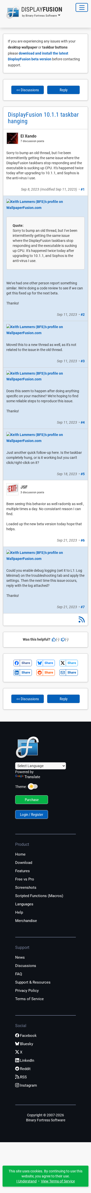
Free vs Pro (24, 879)
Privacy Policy (27, 990)
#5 (83, 474)
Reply (63, 90)
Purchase (32, 800)
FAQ (18, 974)
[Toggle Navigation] (82, 7)
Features (22, 871)
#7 (83, 607)
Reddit (25, 1069)
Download (23, 862)
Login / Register (31, 814)
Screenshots (25, 887)
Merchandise (26, 920)
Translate (32, 777)
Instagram (28, 1085)
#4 (83, 422)
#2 (83, 315)
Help (19, 912)
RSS (23, 1077)
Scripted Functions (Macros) (39, 896)
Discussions (25, 965)
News (20, 957)
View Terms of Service (58, 1181)
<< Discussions (27, 90)
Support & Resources (33, 982)
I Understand (26, 1181)
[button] (32, 12)
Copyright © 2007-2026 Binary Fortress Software (45, 1117)
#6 (83, 540)
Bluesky (26, 1044)
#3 (83, 361)
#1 (83, 189)
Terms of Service (29, 999)
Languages (24, 904)
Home (20, 854)
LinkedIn (27, 1060)
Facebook (28, 1035)
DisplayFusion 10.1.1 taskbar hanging (43, 118)
